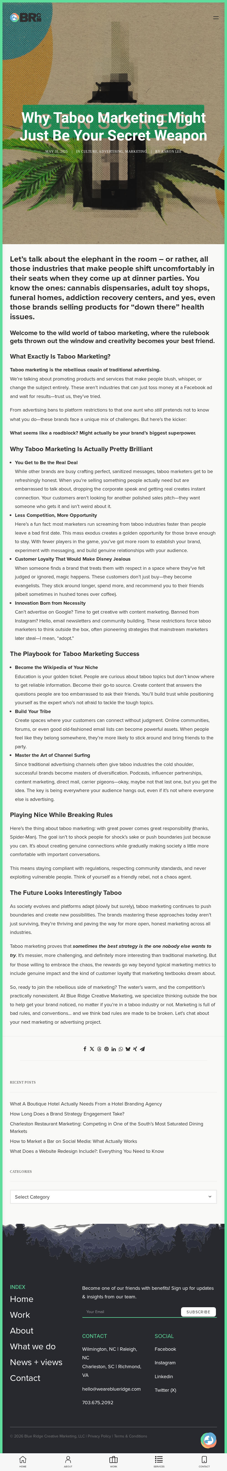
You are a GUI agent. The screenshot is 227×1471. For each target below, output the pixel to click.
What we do (33, 1346)
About (21, 1330)
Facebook (165, 1348)
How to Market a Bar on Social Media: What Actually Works (73, 1141)
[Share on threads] (99, 1049)
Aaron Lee (171, 152)
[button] (220, 17)
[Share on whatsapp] (120, 1049)
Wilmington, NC (99, 1348)
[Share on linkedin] (113, 1049)
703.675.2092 (98, 1402)
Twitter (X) (165, 1389)
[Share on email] (142, 1049)
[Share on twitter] (92, 1049)
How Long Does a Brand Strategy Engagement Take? (67, 1113)
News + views (36, 1361)
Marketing (136, 152)
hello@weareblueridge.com (111, 1388)
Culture (89, 152)
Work (20, 1314)
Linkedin (164, 1376)
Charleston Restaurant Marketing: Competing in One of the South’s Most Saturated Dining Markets (106, 1127)
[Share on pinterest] (106, 1049)
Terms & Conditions (130, 1436)
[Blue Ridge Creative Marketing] (25, 17)
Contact (25, 1377)
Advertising (111, 152)
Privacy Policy (99, 1436)
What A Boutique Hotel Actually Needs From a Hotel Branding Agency (86, 1103)
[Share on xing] (135, 1049)
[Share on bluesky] (128, 1049)
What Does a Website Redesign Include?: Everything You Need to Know (87, 1151)
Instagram (165, 1362)
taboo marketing (123, 333)
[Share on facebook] (84, 1049)
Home (21, 1298)
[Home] (208, 1440)
